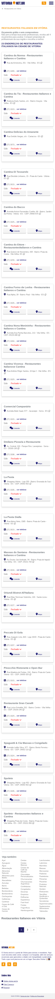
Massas (42, 868)
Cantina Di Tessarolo (16, 171)
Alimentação (7, 868)
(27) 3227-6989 (12, 605)
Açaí (4, 860)
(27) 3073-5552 (12, 145)
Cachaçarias (7, 896)
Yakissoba (43, 911)
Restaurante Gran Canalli (19, 703)
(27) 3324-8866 (12, 756)
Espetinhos (25, 900)
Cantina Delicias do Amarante (21, 131)
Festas (23, 905)
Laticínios (43, 863)
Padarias (43, 874)
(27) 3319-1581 (12, 109)
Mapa (40, 80)
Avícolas (5, 883)
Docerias (24, 892)
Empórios (24, 894)
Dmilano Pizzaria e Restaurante (22, 441)
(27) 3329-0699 (12, 379)
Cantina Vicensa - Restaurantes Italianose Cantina (22, 365)
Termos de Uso (24, 996)
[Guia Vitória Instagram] (15, 964)
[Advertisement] (27, 16)
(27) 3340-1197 (12, 831)
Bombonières (7, 891)
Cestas (23, 860)
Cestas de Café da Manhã (25, 870)
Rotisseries (43, 892)
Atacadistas (6, 880)
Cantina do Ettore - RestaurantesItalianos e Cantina (23, 246)
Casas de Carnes (6, 910)
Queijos (42, 889)
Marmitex (43, 866)
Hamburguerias (27, 910)
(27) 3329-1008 (12, 716)
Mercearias (43, 871)
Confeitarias (25, 886)
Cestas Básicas (24, 864)
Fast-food (25, 902)
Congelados (25, 889)
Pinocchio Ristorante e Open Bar (23, 667)
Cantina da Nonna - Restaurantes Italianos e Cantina (23, 57)
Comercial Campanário (17, 406)
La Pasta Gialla (13, 517)
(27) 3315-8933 (12, 680)
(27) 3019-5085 (12, 184)
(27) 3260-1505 (12, 341)
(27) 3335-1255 (12, 490)
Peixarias (43, 879)
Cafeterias (6, 899)
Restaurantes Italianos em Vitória (23, 918)
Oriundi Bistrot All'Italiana (19, 592)
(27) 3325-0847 (12, 222)
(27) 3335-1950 (12, 791)
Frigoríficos (25, 908)
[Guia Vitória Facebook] (4, 964)
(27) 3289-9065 (12, 71)
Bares (4, 886)
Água (4, 866)
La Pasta (9, 477)
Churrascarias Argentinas (26, 883)
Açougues (6, 863)
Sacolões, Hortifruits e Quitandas (44, 896)
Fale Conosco (9, 984)
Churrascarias (26, 879)
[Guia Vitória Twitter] (10, 964)
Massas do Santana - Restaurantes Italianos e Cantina (24, 554)
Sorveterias (44, 901)
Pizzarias (43, 882)
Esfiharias (25, 897)
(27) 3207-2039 (12, 645)
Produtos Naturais (43, 885)
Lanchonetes (44, 860)
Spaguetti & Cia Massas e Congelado (26, 743)
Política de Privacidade (37, 996)
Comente (16, 80)
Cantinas (5, 902)
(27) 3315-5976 (12, 419)
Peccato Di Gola (13, 632)
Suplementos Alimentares (44, 907)
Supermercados (45, 904)
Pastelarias (43, 876)
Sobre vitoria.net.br (11, 981)
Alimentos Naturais (6, 872)
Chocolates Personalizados (27, 875)
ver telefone (21, 71)
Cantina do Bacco (14, 207)
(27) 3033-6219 (12, 570)
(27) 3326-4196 (12, 303)
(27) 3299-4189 (12, 260)
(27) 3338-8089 (12, 454)
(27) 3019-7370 (12, 530)
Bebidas (5, 888)
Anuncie (7, 988)
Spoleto (9, 778)
